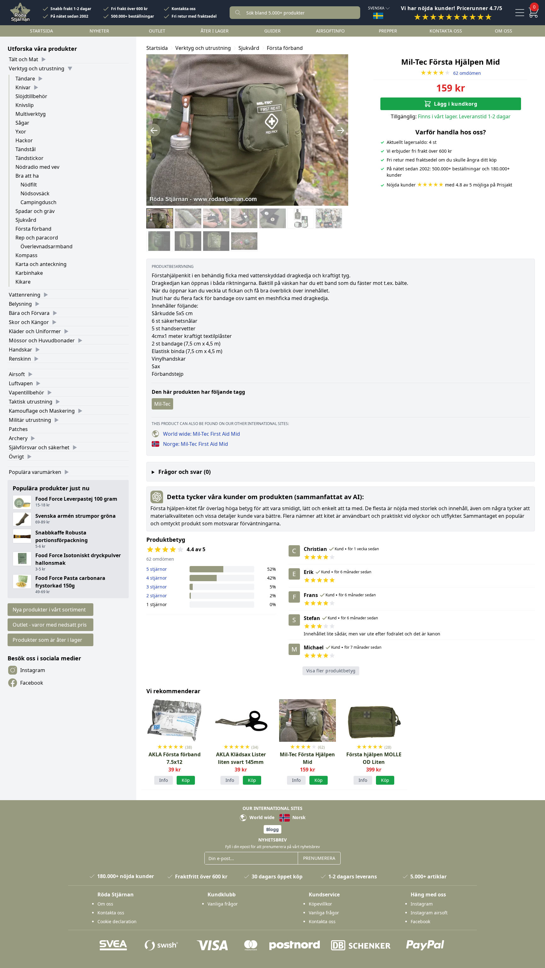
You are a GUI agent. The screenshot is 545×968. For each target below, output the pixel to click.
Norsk (298, 817)
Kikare (23, 281)
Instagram (32, 670)
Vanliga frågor (223, 904)
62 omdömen (450, 73)
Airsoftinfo (330, 31)
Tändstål (25, 149)
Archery (18, 438)
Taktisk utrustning (30, 401)
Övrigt (16, 456)
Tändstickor (29, 158)
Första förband (33, 228)
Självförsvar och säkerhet (39, 447)
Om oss (503, 31)
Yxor (20, 131)
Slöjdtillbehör (31, 96)
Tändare (25, 78)
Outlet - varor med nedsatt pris (50, 624)
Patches (18, 429)
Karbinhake (29, 272)
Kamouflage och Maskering (42, 410)
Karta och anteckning (41, 264)
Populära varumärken (35, 472)
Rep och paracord (36, 237)
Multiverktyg (30, 113)
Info (163, 780)
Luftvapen (21, 383)
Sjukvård (25, 219)
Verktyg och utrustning (36, 68)
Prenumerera (319, 858)
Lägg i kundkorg (455, 103)
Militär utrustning (30, 419)
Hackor (24, 140)
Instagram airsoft (429, 913)
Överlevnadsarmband (47, 246)
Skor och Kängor (29, 322)
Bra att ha (27, 175)
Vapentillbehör (26, 392)
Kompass (26, 255)
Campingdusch (38, 202)
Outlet (157, 31)
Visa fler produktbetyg (331, 671)
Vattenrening (24, 294)
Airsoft (17, 374)
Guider (272, 31)
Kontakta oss (184, 8)
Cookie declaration (117, 921)
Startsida (41, 31)
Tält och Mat (23, 59)
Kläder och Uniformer (35, 331)
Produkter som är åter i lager (47, 639)
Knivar (23, 87)
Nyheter (99, 31)
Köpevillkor (320, 904)
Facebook (31, 682)
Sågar (22, 122)
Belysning (20, 303)
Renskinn (20, 358)
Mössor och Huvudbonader (42, 340)
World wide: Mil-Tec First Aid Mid (201, 433)
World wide (261, 817)
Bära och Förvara (29, 313)
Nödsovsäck (35, 193)
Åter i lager (215, 31)
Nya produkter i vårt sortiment (49, 609)
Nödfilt (29, 184)
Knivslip (24, 105)
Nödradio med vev (37, 166)
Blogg (272, 829)
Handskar (20, 349)
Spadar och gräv (35, 211)
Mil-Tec (162, 403)
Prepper (388, 31)
